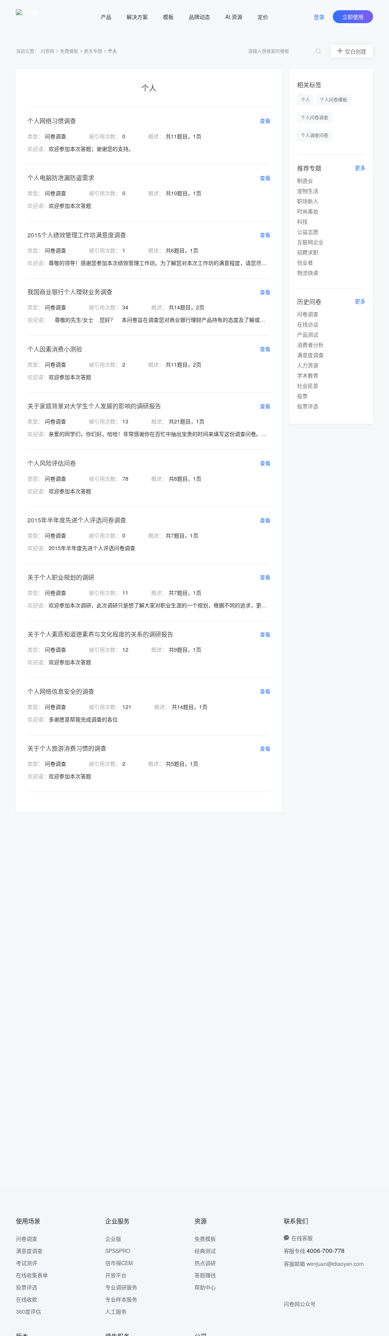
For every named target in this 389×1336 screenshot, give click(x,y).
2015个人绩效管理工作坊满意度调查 (76, 235)
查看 (265, 120)
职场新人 (307, 201)
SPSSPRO (117, 1250)
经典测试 (205, 1250)
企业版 (113, 1238)
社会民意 (307, 385)
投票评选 (307, 406)
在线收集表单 (32, 1275)
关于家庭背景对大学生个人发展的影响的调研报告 (94, 405)
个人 (305, 99)
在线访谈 (307, 324)
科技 (302, 221)
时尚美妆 (307, 211)
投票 (302, 396)
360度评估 (28, 1311)
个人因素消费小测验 (54, 349)
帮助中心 (205, 1287)
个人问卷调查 (314, 117)
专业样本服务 (121, 1299)
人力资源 (307, 365)
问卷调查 (307, 314)
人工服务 (116, 1311)
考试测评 (26, 1263)
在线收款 (26, 1299)
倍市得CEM (119, 1263)
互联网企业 (310, 242)
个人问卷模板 (333, 99)
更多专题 (93, 51)
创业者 (305, 262)
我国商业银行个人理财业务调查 (69, 291)
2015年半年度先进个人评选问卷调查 (76, 520)
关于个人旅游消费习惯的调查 (66, 748)
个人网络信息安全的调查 (60, 691)
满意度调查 (310, 355)
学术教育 (307, 375)
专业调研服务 (121, 1287)
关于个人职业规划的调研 (60, 577)
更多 (360, 167)
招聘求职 (307, 252)
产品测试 (307, 334)
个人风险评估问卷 (51, 463)
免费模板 (69, 51)
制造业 (305, 180)
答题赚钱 (205, 1275)
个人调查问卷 (314, 135)
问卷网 (47, 51)
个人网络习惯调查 (51, 120)
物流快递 (307, 272)
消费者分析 (310, 344)
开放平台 (116, 1275)
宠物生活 (307, 190)
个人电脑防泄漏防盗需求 (60, 177)
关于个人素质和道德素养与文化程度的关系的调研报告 (100, 634)
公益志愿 (307, 231)
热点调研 (205, 1263)
